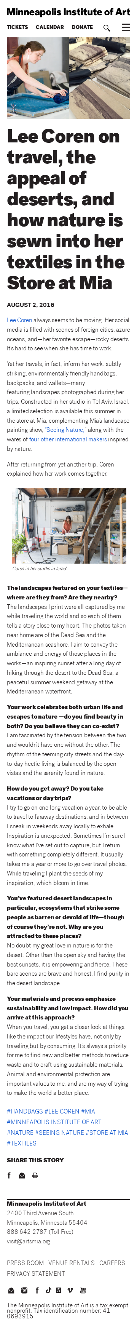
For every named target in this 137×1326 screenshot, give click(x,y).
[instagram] (24, 1291)
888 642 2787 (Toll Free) (40, 1232)
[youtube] (83, 1291)
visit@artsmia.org (28, 1242)
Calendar (50, 28)
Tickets (17, 28)
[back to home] (68, 12)
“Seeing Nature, (65, 430)
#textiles (22, 1144)
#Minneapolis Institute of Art (54, 1123)
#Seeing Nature (59, 1134)
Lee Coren (19, 321)
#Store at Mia (107, 1134)
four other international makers (68, 440)
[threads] (58, 1290)
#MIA (88, 1112)
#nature (20, 1134)
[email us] (11, 1291)
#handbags (25, 1112)
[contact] (22, 1176)
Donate (82, 28)
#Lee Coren (62, 1112)
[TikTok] (48, 1290)
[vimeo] (70, 1291)
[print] (35, 1176)
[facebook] (9, 1176)
